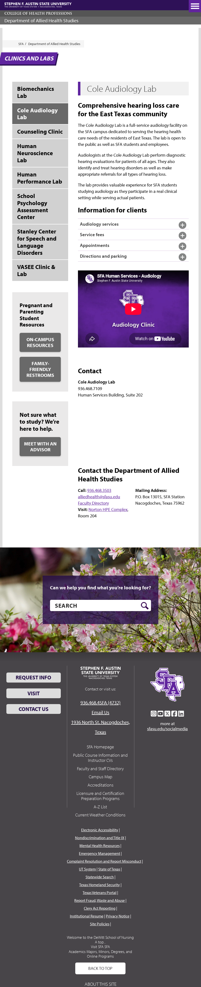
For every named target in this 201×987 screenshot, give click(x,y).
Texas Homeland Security (99, 884)
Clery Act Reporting (99, 908)
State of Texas (109, 869)
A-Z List (100, 807)
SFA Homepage (100, 747)
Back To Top (100, 968)
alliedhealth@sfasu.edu (99, 496)
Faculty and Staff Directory (100, 768)
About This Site (100, 984)
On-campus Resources (40, 342)
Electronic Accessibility (99, 829)
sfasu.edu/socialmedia (167, 729)
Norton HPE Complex (107, 509)
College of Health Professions (38, 13)
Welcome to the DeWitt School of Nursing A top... (100, 939)
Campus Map (100, 776)
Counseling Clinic (40, 131)
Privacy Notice (117, 916)
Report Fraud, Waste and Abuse (99, 900)
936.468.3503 (99, 490)
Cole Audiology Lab (37, 113)
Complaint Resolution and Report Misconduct (104, 861)
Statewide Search (100, 876)
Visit (33, 693)
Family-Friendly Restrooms (40, 369)
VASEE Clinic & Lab (36, 270)
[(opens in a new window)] (154, 714)
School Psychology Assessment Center (32, 206)
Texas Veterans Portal (99, 892)
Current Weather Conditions (100, 815)
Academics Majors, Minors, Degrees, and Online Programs (100, 954)
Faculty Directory (93, 503)
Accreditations (100, 785)
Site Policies (99, 923)
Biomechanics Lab (35, 92)
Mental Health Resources (99, 845)
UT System (87, 869)
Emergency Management (99, 853)
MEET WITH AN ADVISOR (40, 447)
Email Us (100, 712)
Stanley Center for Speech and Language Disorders (36, 242)
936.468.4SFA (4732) (100, 702)
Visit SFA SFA (100, 946)
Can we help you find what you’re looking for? (100, 588)
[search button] (145, 606)
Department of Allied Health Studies (41, 20)
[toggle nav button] (195, 6)
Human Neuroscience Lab (35, 153)
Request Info (33, 677)
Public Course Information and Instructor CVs (100, 757)
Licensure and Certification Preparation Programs (100, 795)
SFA (21, 44)
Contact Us (34, 709)
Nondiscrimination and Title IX (99, 837)
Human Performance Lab (39, 178)
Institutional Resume (86, 916)
